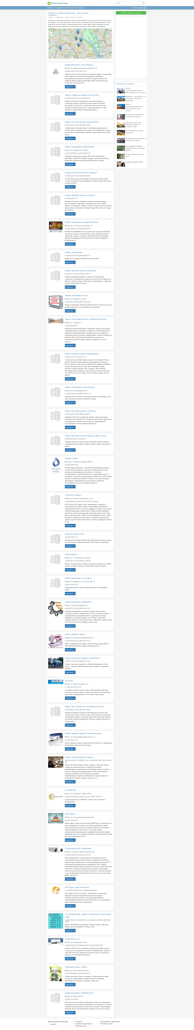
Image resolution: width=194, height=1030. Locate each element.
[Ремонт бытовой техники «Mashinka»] (55, 275)
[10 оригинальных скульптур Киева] (121, 156)
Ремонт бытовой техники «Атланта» (80, 195)
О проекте (78, 1021)
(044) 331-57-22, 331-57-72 (76, 357)
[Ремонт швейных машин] (55, 640)
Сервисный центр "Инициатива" (78, 848)
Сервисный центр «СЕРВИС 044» (79, 993)
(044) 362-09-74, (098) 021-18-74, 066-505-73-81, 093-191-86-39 (88, 761)
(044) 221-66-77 (72, 820)
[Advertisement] (131, 47)
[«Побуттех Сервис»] (55, 500)
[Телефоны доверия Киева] (121, 164)
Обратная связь (80, 1026)
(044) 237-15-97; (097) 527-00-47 (78, 274)
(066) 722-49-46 (72, 999)
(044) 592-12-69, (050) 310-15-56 (78, 710)
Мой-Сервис (70, 814)
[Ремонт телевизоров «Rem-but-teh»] (55, 392)
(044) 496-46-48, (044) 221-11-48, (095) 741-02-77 (84, 796)
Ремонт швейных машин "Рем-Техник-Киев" (83, 733)
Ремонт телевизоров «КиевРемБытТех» (81, 222)
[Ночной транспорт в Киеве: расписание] (121, 133)
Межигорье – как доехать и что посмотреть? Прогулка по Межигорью (135, 98)
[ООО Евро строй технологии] (56, 890)
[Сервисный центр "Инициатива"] (55, 850)
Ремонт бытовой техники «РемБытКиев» (82, 122)
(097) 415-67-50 (72, 584)
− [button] (51, 34)
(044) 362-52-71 (72, 740)
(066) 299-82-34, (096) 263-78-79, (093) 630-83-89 (84, 945)
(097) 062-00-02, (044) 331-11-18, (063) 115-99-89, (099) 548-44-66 (88, 921)
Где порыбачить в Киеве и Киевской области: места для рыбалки (135, 148)
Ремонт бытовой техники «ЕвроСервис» (82, 354)
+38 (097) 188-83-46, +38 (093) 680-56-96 (81, 890)
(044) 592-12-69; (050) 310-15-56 (78, 302)
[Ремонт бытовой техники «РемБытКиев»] (55, 126)
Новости (69, 8)
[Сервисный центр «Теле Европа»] (55, 71)
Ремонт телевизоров (73, 252)
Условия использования (83, 1024)
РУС (55, 1024)
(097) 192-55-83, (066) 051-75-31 (78, 661)
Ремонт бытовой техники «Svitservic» (80, 411)
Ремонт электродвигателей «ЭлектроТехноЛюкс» (86, 319)
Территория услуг (72, 939)
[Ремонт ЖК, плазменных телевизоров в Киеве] (55, 711)
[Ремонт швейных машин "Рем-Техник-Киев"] (55, 739)
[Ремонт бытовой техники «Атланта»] (55, 200)
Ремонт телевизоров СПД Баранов (79, 147)
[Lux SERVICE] (55, 796)
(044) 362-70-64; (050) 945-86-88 (78, 125)
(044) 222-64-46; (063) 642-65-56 (78, 176)
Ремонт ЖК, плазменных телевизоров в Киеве (84, 707)
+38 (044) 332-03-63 (73, 687)
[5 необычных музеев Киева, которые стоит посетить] (121, 117)
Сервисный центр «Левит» (76, 967)
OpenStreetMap (101, 58)
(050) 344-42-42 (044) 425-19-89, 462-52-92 (82, 501)
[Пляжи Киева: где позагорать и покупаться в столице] (121, 140)
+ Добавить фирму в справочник (131, 13)
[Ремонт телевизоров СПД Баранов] (55, 151)
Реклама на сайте (107, 1024)
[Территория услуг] (55, 942)
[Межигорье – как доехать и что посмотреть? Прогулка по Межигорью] (121, 98)
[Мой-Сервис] (55, 818)
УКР (51, 1024)
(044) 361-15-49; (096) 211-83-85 (78, 414)
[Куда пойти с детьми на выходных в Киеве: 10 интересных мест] (121, 124)
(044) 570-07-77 (72, 198)
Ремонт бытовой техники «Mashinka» (80, 271)
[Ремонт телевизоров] (55, 257)
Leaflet (89, 58)
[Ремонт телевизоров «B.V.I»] (55, 302)
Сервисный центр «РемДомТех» (78, 602)
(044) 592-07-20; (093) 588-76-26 (78, 228)
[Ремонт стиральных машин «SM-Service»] (55, 100)
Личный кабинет (138, 8)
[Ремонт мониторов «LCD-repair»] (55, 583)
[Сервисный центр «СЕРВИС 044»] (55, 997)
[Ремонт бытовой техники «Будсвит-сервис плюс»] (55, 440)
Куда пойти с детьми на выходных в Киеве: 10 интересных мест (133, 124)
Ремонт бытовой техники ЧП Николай (81, 173)
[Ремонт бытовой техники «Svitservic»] (55, 415)
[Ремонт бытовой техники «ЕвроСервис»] (55, 358)
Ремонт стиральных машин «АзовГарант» (82, 658)
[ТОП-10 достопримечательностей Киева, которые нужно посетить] (121, 106)
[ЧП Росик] (55, 682)
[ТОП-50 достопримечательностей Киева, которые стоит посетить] (121, 90)
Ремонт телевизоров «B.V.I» (77, 295)
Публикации (78, 8)
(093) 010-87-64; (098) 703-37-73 (78, 394)
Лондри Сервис (71, 458)
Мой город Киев (59, 3)
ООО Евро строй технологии (77, 887)
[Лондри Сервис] (55, 465)
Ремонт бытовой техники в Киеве (79, 757)
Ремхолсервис (71, 554)
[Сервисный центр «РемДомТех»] (55, 608)
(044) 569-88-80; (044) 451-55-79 (78, 973)
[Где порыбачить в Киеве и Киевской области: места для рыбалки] (121, 148)
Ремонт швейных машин (75, 634)
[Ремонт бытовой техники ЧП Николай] (55, 177)
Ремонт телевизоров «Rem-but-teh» (80, 387)
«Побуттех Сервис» (73, 495)
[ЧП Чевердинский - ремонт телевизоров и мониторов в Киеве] (55, 921)
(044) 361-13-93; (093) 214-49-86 (78, 561)
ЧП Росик (69, 681)
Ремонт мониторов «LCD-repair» (78, 578)
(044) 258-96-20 (72, 326)
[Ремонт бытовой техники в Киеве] (55, 762)
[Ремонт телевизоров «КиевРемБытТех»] (55, 227)
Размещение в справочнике (110, 1021)
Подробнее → (70, 86)
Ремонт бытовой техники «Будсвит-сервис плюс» (86, 436)
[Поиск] (143, 3)
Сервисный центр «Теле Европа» (79, 65)
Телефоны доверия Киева (134, 162)
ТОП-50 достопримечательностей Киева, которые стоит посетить (135, 90)
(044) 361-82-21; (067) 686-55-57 (78, 98)
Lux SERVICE (70, 790)
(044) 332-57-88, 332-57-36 (76, 71)
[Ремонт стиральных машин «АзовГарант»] (55, 663)
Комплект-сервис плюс (74, 534)
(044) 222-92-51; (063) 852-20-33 (78, 153)
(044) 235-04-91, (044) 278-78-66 (78, 855)
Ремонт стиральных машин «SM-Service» (82, 95)
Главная (50, 8)
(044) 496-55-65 (72, 465)
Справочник (59, 8)
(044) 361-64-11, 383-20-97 (76, 439)
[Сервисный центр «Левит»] (56, 973)
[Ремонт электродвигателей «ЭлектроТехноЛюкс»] (55, 321)
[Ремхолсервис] (55, 559)
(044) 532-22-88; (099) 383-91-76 (78, 255)
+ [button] (51, 31)
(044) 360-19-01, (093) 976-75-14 (78, 641)
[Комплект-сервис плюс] (55, 538)
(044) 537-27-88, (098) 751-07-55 (78, 608)
